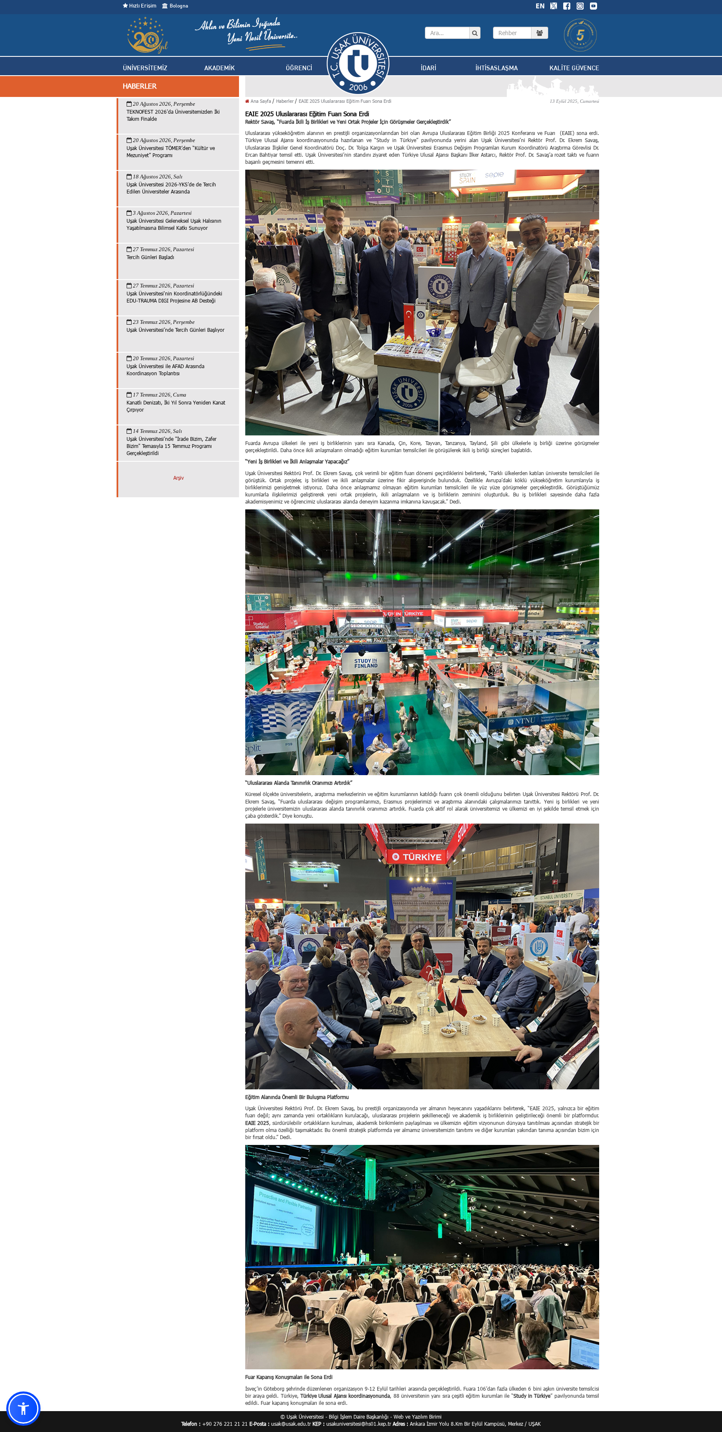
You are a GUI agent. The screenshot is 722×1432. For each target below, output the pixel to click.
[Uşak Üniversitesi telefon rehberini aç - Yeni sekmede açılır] (520, 33)
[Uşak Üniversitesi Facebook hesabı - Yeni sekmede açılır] (566, 5)
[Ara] (475, 33)
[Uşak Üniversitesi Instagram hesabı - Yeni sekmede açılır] (580, 5)
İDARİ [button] (428, 68)
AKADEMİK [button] (219, 68)
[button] (23, 1409)
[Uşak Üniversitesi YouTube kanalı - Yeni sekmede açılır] (593, 5)
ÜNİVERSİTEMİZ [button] (145, 68)
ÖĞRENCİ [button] (299, 68)
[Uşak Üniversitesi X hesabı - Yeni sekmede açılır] (553, 5)
